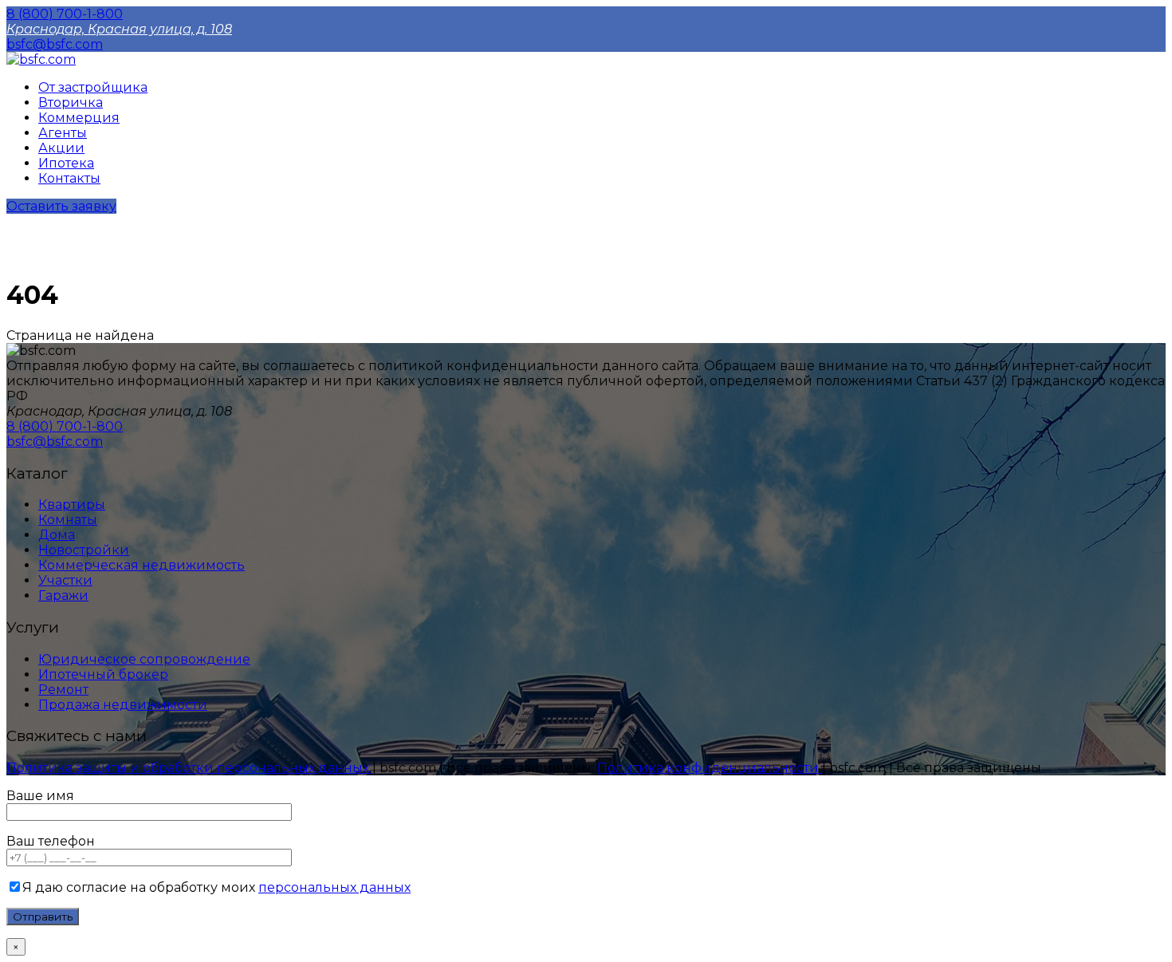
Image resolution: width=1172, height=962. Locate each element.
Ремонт (63, 689)
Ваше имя (40, 795)
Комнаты (67, 519)
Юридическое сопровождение (144, 659)
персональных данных (334, 887)
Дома (56, 534)
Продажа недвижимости (122, 704)
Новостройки (83, 550)
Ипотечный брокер (103, 674)
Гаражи (63, 595)
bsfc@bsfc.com (54, 44)
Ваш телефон (50, 841)
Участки (65, 580)
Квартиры (71, 504)
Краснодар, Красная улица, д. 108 (119, 29)
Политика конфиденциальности (709, 767)
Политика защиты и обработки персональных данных (189, 767)
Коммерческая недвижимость (141, 565)
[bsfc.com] (41, 59)
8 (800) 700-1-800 (64, 14)
